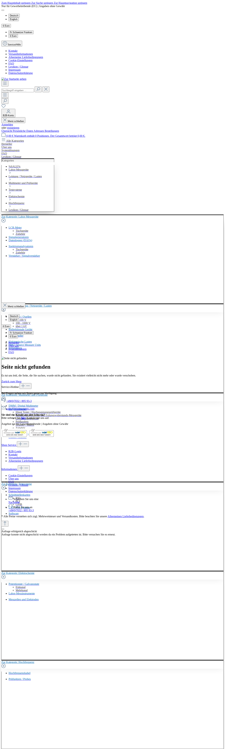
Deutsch (14, 15)
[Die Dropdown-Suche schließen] (45, 89)
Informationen (9, 469)
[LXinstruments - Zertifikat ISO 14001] (41, 436)
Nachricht (13, 502)
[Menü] (4, 83)
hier (23, 417)
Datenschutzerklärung (20, 72)
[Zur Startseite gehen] (13, 78)
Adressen (39, 130)
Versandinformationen (20, 53)
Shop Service (9, 445)
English (13, 19)
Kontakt (12, 50)
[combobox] (17, 90)
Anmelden (7, 124)
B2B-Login (14, 451)
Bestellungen (52, 130)
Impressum (14, 69)
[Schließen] (2, 529)
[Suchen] (38, 89)
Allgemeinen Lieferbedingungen (126, 516)
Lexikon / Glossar (18, 66)
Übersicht (7, 130)
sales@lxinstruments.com (20, 408)
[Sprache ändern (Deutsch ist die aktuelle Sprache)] (2, 10)
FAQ (11, 63)
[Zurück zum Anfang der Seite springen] (4, 524)
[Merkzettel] (3, 107)
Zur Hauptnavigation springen (70, 2)
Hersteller (13, 342)
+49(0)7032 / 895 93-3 (19, 401)
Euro (13, 36)
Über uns (13, 345)
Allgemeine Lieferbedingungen (25, 57)
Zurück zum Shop (11, 381)
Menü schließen (16, 121)
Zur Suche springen (42, 2)
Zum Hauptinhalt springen (16, 2)
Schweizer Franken (21, 32)
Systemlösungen (17, 349)
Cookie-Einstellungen (20, 60)
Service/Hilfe (14, 44)
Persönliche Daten (23, 130)
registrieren (13, 127)
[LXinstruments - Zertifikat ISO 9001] (14, 436)
